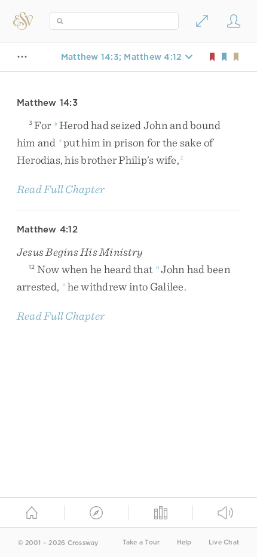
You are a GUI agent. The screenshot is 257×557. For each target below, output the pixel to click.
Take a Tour (141, 542)
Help (184, 542)
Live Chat (224, 542)
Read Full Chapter (61, 189)
